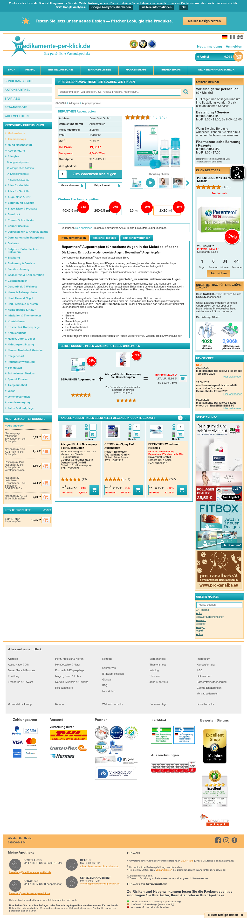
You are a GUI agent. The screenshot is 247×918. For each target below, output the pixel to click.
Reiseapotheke (64, 687)
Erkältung (13, 676)
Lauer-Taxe (187, 860)
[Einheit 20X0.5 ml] (103, 211)
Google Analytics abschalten (111, 7)
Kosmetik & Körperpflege (69, 670)
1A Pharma (202, 609)
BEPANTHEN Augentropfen (13, 520)
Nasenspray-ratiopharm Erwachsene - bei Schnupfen (15, 437)
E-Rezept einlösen (113, 673)
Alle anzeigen (15, 425)
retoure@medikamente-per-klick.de (99, 866)
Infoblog (154, 670)
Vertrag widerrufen (207, 693)
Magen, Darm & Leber (68, 676)
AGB (199, 670)
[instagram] (227, 840)
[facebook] (219, 840)
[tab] (180, 417)
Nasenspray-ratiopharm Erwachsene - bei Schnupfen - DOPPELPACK (15, 483)
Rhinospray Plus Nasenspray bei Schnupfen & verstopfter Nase (15, 466)
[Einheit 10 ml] (135, 211)
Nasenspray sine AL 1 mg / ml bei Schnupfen (15, 452)
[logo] (50, 46)
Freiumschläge (158, 704)
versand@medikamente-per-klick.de (100, 883)
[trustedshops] (143, 44)
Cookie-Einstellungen (209, 687)
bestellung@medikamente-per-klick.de (30, 872)
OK (184, 7)
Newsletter (108, 691)
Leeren (47, 509)
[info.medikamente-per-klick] (235, 840)
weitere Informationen (157, 7)
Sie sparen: (165, 382)
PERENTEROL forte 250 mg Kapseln (214, 179)
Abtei (199, 613)
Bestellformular (205, 704)
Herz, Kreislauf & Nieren (69, 658)
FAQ (105, 685)
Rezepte (107, 658)
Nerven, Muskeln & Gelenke (71, 681)
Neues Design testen (204, 21)
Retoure (60, 704)
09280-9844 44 (17, 842)
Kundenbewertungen (136, 237)
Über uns (155, 676)
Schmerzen (109, 667)
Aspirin (200, 630)
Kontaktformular (206, 664)
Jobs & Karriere (159, 681)
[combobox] (119, 92)
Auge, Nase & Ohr (18, 664)
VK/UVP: (162, 378)
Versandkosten (164, 870)
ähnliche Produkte (104, 237)
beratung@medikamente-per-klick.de (29, 893)
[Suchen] (185, 92)
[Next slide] (188, 183)
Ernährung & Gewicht (20, 681)
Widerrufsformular (112, 704)
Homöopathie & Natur (67, 664)
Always (200, 627)
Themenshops (158, 664)
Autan (199, 634)
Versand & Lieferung (20, 704)
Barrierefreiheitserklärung (211, 681)
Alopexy (201, 623)
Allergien (13, 658)
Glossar (107, 679)
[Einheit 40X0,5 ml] (71, 211)
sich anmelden (83, 227)
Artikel (204, 56)
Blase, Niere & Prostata (21, 670)
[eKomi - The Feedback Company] (134, 44)
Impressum (203, 658)
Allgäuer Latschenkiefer (210, 616)
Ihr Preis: (161, 374)
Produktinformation (73, 237)
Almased (201, 620)
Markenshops (158, 658)
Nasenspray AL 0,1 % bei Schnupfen (16, 497)
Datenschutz (204, 676)
